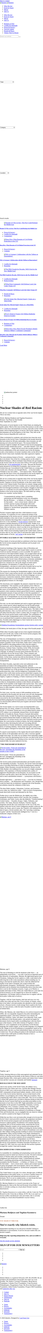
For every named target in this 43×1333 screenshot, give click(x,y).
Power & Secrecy (9, 27)
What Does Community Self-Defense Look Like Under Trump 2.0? (18, 290)
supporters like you (9, 1289)
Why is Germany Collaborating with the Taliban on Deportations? (19, 260)
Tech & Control (9, 29)
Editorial (6, 1310)
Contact (6, 1292)
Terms (6, 1304)
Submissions (8, 1297)
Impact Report (8, 1296)
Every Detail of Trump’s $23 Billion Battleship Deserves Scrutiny (18, 319)
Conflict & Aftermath (10, 25)
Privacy (6, 1306)
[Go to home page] (3, 1264)
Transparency (8, 1313)
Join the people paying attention (10, 1241)
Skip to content (5, 1)
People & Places (9, 31)
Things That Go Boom (11, 33)
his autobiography (15, 464)
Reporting (7, 266)
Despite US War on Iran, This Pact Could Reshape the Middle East (18, 228)
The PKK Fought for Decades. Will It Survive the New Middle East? (19, 275)
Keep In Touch (9, 8)
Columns (7, 251)
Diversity (7, 1312)
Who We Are (8, 6)
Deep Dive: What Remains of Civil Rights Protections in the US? (18, 245)
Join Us (6, 11)
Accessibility (8, 1308)
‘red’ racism (19, 534)
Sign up (6, 1299)
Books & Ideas (8, 281)
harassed (34, 1080)
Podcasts (7, 1301)
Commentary (8, 236)
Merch (6, 10)
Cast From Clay (24, 1318)
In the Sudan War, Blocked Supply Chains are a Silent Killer (17, 305)
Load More (3, 345)
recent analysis (23, 521)
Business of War (9, 24)
